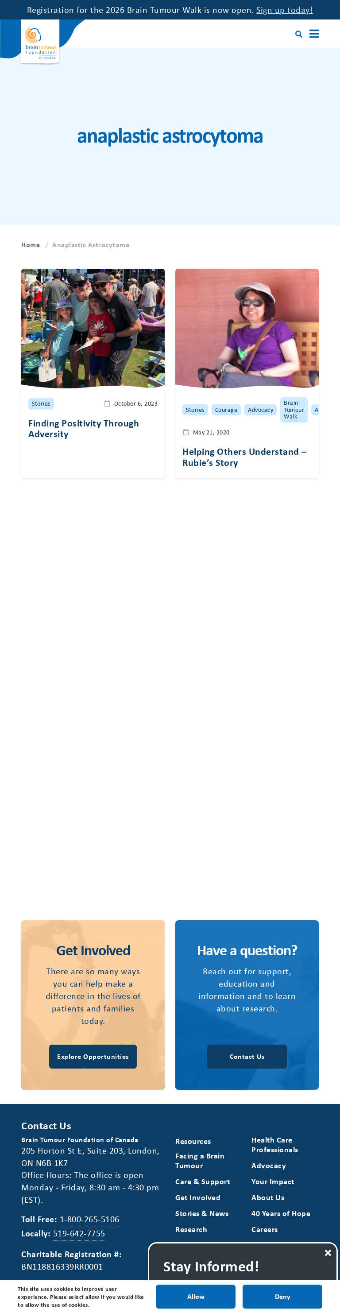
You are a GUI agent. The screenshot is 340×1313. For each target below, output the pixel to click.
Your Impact (272, 1181)
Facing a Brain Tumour (199, 1160)
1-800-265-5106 (90, 1219)
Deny (282, 1296)
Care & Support (202, 1181)
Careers (264, 1229)
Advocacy (268, 1165)
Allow (196, 1296)
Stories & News (201, 1213)
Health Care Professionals (274, 1144)
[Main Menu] (314, 34)
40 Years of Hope (280, 1213)
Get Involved (197, 1197)
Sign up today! (284, 9)
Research (191, 1229)
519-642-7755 (79, 1233)
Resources (193, 1141)
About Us (267, 1197)
